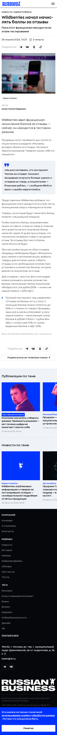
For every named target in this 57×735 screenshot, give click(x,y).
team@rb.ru (9, 659)
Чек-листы (8, 572)
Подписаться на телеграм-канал (27, 358)
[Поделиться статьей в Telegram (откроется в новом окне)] (21, 47)
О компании (9, 526)
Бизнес (6, 607)
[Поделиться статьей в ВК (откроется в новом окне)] (27, 47)
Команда (7, 520)
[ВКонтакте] (11, 666)
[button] (53, 3)
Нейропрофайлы (12, 561)
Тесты (5, 577)
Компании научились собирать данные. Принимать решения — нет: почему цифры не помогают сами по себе (20, 422)
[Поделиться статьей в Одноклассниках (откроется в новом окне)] (34, 47)
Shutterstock (46, 334)
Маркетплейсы (22, 12)
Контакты (8, 531)
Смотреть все (10, 635)
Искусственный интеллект (18, 596)
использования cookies (16, 715)
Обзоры (6, 566)
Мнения (6, 556)
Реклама (7, 591)
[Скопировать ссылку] (40, 47)
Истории (7, 550)
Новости (7, 12)
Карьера (7, 612)
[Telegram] (4, 666)
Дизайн (6, 623)
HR (3, 628)
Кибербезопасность (14, 618)
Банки (5, 602)
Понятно (28, 728)
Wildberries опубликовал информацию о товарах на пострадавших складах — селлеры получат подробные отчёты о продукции (19, 492)
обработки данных (43, 715)
